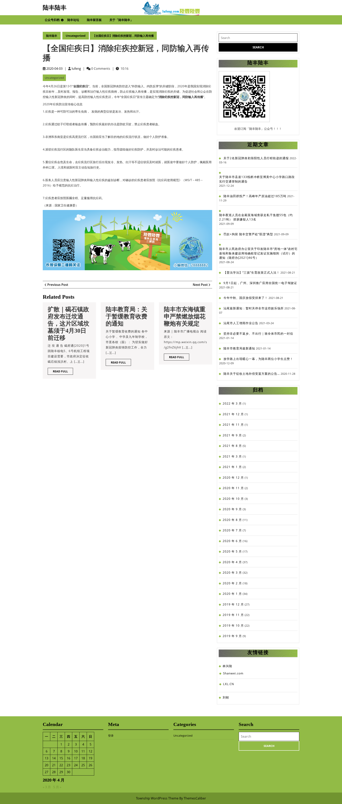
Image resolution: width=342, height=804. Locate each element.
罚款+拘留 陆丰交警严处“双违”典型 (248, 234)
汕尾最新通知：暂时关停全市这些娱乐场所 (253, 308)
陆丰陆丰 (54, 7)
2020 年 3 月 (232, 572)
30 (68, 772)
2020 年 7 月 (232, 530)
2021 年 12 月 (233, 414)
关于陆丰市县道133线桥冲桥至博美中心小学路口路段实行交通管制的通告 (257, 179)
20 (46, 765)
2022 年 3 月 (232, 403)
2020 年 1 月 (232, 594)
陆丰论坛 (73, 20)
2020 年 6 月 (232, 541)
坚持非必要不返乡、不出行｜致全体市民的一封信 (258, 333)
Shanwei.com (233, 673)
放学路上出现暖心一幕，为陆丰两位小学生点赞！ (258, 359)
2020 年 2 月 (232, 583)
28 (54, 772)
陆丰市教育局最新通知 (239, 348)
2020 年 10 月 (233, 499)
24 (76, 765)
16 (68, 758)
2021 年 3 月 (232, 456)
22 (61, 765)
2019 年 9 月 (232, 636)
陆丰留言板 (94, 20)
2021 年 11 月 (233, 424)
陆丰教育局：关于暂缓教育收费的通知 (126, 316)
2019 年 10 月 (233, 625)
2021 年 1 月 (232, 467)
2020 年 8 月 (232, 520)
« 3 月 (47, 787)
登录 (111, 735)
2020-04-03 (54, 68)
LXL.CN (228, 684)
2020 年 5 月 (232, 551)
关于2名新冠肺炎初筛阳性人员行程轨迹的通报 (256, 158)
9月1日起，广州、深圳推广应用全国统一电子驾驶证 (260, 283)
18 (83, 758)
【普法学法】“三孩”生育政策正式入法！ (251, 272)
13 (46, 758)
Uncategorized (76, 36)
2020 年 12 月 (233, 477)
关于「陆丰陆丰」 (121, 20)
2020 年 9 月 (232, 509)
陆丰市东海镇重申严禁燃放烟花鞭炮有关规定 (184, 316)
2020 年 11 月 (233, 488)
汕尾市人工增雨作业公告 (240, 323)
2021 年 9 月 (232, 435)
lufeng (76, 68)
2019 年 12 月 (233, 604)
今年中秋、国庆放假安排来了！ (245, 298)
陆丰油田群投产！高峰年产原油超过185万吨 (254, 196)
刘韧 (226, 697)
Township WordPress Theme (157, 798)
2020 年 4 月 (232, 562)
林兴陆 (227, 666)
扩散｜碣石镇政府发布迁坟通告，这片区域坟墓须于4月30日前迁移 (68, 323)
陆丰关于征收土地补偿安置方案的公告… (251, 374)
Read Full (63, 372)
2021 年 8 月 (232, 446)
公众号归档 (52, 20)
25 (83, 765)
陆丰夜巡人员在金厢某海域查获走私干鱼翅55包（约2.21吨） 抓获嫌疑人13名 (256, 217)
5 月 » (57, 787)
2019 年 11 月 (233, 615)
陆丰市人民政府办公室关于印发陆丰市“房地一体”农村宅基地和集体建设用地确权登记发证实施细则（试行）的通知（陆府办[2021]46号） (258, 253)
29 (61, 772)
